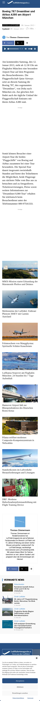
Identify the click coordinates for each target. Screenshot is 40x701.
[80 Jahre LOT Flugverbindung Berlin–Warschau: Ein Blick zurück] (7, 600)
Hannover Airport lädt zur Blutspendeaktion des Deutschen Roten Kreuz (17, 408)
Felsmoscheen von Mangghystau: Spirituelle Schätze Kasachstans (18, 344)
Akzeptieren (20, 681)
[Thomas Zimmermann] (4, 37)
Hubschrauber (19, 584)
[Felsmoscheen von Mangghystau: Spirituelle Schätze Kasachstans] (20, 332)
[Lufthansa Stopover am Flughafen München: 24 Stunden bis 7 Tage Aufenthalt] (20, 361)
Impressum (30, 698)
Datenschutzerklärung (18, 698)
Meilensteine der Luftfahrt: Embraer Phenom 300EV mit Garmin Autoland (19, 314)
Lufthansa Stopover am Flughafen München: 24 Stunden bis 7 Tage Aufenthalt (18, 376)
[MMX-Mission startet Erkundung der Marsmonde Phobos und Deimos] (20, 270)
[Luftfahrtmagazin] (17, 2)
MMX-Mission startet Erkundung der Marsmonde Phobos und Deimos (20, 283)
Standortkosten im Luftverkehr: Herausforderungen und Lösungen (18, 471)
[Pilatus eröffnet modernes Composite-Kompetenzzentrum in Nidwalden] (20, 426)
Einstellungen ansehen (20, 693)
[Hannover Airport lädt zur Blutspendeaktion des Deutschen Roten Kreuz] (20, 393)
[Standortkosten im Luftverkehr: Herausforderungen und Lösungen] (20, 458)
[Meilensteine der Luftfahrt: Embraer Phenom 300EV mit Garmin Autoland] (20, 299)
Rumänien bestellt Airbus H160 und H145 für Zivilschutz (24, 589)
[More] (27, 43)
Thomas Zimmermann (19, 37)
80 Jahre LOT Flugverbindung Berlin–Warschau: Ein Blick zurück (25, 601)
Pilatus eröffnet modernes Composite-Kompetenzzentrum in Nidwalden (18, 440)
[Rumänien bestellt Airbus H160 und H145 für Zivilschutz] (7, 587)
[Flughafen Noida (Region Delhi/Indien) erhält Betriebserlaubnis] (7, 612)
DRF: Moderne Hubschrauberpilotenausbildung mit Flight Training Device (19, 502)
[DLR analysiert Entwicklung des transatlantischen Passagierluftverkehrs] (7, 624)
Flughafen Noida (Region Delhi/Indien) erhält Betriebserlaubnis (24, 613)
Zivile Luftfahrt (11, 25)
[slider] (13, 49)
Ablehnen (20, 687)
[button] (37, 658)
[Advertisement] (20, 129)
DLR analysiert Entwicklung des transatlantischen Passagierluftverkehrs (24, 626)
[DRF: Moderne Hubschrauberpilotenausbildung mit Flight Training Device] (20, 488)
